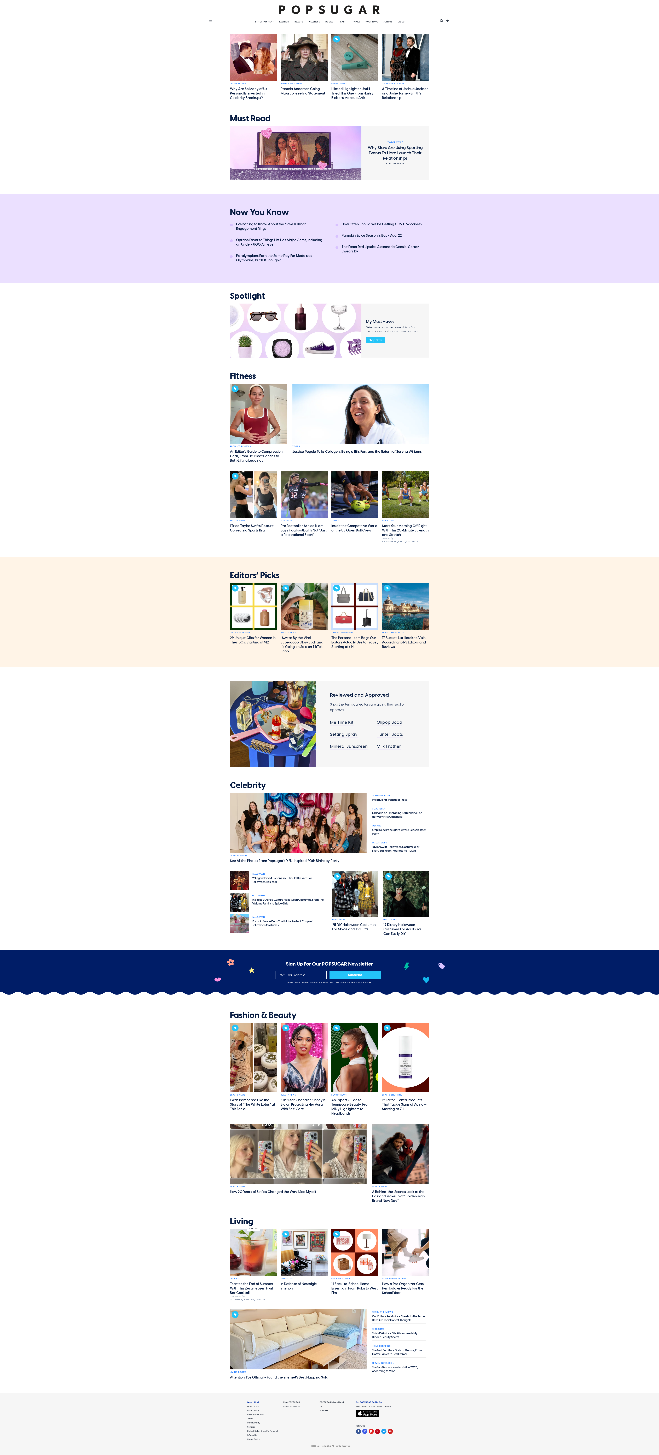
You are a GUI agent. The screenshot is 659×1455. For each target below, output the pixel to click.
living (241, 1221)
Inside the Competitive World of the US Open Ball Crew (354, 528)
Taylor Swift (237, 520)
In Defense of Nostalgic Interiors (299, 1286)
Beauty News (339, 83)
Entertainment (264, 22)
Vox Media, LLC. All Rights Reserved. (333, 1446)
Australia (324, 1410)
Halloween (258, 874)
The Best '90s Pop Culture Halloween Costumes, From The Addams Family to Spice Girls (288, 901)
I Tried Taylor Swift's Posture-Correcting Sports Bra (252, 528)
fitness (243, 376)
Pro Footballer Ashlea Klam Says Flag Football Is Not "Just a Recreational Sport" (304, 530)
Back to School (341, 1278)
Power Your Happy (291, 1406)
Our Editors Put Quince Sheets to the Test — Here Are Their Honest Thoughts (398, 1318)
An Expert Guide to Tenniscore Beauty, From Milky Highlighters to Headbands (351, 1106)
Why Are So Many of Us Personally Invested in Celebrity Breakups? (248, 93)
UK (321, 1406)
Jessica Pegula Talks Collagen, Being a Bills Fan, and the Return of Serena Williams (357, 451)
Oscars (376, 826)
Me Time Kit (342, 722)
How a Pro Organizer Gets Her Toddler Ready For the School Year (403, 1288)
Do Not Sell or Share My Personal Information (262, 1433)
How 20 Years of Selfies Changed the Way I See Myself (273, 1192)
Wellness (314, 22)
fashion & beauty (263, 1015)
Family (356, 22)
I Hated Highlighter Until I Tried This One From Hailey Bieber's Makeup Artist (352, 93)
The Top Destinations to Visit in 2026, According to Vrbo (395, 1369)
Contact (251, 1427)
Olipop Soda (389, 722)
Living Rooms (238, 1372)
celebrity (248, 785)
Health (343, 22)
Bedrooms (378, 1329)
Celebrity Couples (393, 83)
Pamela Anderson (291, 83)
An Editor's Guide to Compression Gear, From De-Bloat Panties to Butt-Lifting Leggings (256, 456)
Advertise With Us (255, 1414)
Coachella (378, 809)
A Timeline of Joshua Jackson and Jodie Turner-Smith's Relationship (405, 93)
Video (401, 22)
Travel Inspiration (342, 632)
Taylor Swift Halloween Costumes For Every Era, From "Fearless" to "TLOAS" (395, 848)
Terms (316, 982)
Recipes (234, 1278)
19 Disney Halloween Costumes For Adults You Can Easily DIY (402, 929)
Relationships (238, 83)
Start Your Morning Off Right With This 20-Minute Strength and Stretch (405, 530)
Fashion (284, 22)
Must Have (372, 22)
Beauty (298, 22)
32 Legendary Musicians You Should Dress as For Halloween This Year (282, 880)
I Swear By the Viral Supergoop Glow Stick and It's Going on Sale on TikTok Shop (302, 644)
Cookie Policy (253, 1439)
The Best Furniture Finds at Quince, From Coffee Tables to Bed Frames (397, 1352)
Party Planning (239, 855)
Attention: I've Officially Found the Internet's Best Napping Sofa (279, 1377)
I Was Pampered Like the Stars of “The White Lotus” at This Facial (252, 1104)
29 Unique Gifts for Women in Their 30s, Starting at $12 (253, 640)
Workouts (388, 520)
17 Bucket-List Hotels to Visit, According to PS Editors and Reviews (404, 642)
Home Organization (394, 1278)
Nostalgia (287, 1278)
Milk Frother (389, 746)
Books (329, 22)
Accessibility (253, 1410)
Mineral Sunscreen (349, 746)
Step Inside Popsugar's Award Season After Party (399, 831)
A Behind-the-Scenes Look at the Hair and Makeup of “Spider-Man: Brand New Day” (399, 1196)
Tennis (296, 446)
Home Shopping (381, 1346)
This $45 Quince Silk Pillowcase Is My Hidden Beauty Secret (394, 1335)
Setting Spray (344, 734)
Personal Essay (381, 795)
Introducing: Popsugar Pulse (389, 799)
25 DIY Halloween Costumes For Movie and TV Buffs (354, 927)
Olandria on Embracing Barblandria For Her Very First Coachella (397, 814)
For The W (287, 520)
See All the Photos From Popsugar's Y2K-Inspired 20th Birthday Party (284, 861)
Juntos (388, 22)
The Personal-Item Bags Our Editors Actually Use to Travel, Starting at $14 (354, 642)
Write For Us (253, 1406)
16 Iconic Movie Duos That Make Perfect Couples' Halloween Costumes (282, 923)
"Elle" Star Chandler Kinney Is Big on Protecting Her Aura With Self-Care (303, 1104)
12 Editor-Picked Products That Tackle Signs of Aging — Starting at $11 (404, 1104)
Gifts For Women (240, 632)
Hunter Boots (390, 734)
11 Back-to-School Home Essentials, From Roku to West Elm (354, 1288)
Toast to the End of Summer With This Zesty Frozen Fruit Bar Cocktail (251, 1288)
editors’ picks (255, 575)
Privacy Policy (329, 982)
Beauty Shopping (392, 1095)
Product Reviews (240, 446)
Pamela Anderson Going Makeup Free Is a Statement (303, 91)
